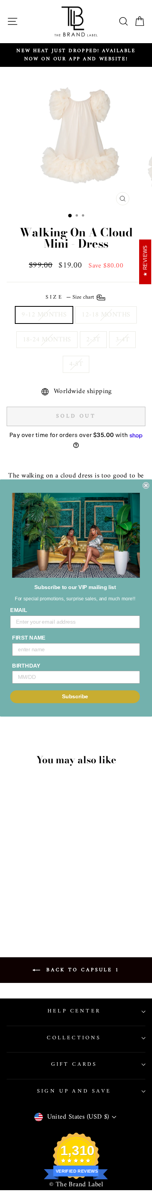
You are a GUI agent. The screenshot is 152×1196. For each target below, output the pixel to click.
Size (70, 297)
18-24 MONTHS (47, 340)
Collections (74, 1038)
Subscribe (75, 696)
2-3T (93, 340)
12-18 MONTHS (105, 315)
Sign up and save (74, 1091)
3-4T (122, 340)
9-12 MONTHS (44, 315)
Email (18, 610)
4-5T (76, 364)
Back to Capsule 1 (81, 969)
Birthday (26, 665)
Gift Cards (74, 1064)
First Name (29, 638)
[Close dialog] (146, 485)
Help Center (74, 1011)
